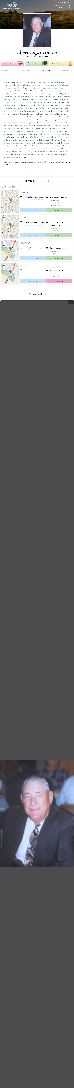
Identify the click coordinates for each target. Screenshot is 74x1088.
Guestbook (67, 70)
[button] (10, 199)
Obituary (6, 70)
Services (26, 70)
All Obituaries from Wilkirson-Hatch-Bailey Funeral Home (62, 5)
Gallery (46, 70)
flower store (56, 169)
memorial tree (27, 169)
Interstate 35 (54, 251)
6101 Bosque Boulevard (57, 203)
